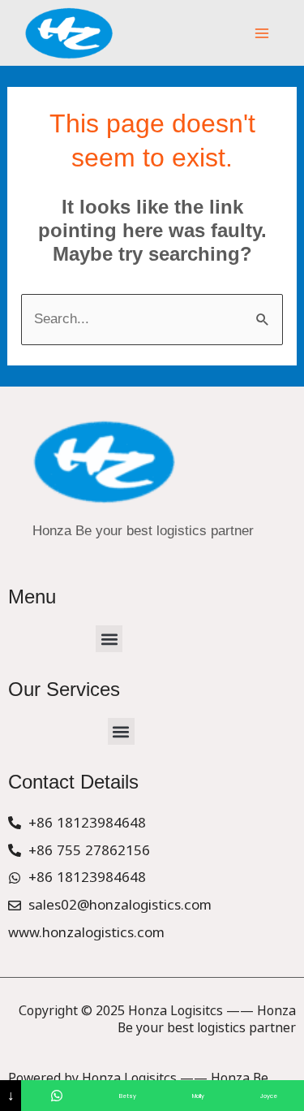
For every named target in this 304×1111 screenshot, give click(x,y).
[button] (109, 638)
